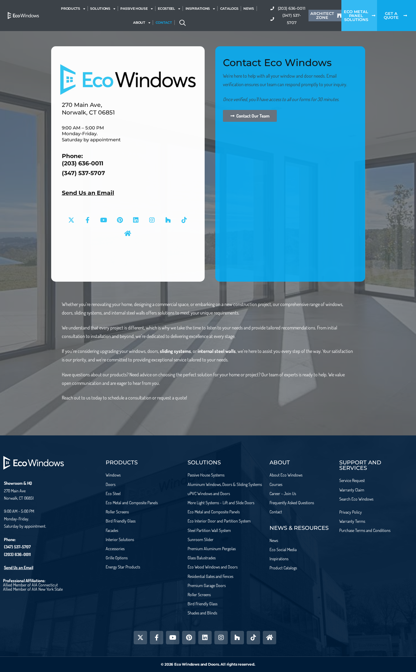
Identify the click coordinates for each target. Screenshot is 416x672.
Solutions (100, 8)
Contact (164, 22)
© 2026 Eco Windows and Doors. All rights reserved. (208, 664)
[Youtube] (103, 220)
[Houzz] (168, 220)
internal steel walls (217, 351)
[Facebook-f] (87, 220)
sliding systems (175, 351)
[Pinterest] (119, 220)
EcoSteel (166, 8)
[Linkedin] (136, 220)
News (248, 8)
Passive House (133, 8)
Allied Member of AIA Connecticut (30, 584)
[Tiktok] (184, 220)
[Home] (128, 233)
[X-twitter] (71, 220)
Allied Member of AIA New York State (33, 589)
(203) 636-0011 (82, 163)
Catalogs (229, 8)
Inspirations (197, 8)
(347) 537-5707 (83, 173)
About (139, 22)
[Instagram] (152, 220)
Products (70, 8)
